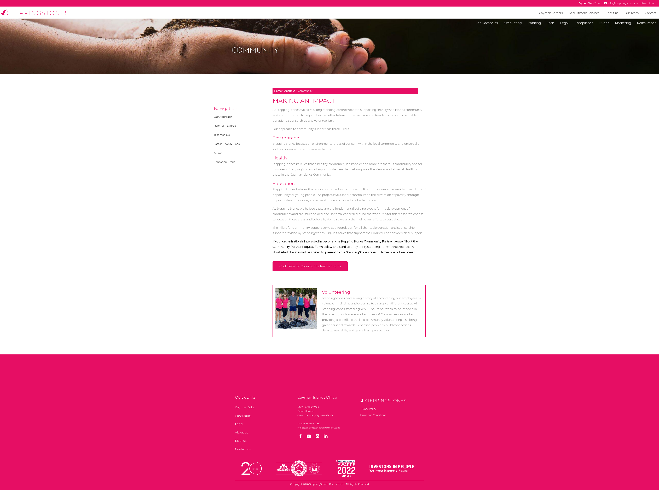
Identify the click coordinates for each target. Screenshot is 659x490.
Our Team (632, 13)
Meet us (240, 440)
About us (611, 13)
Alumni (218, 153)
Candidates (243, 415)
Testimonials (222, 134)
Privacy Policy (368, 408)
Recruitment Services (584, 13)
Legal (239, 424)
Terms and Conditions (373, 415)
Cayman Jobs (244, 407)
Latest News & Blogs (227, 144)
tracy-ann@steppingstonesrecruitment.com (382, 246)
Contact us (243, 449)
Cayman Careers (551, 13)
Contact (650, 13)
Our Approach (223, 116)
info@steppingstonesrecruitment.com (318, 427)
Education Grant (224, 162)
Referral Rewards (225, 125)
